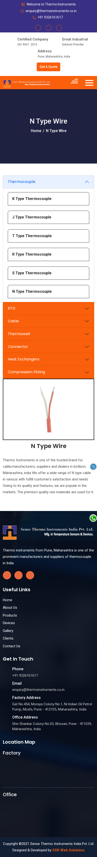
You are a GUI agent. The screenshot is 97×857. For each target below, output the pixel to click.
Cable (13, 321)
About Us (10, 607)
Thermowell (19, 334)
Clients (8, 638)
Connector (18, 346)
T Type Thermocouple (32, 236)
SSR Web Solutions (68, 850)
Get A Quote (48, 67)
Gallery (8, 631)
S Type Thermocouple (32, 273)
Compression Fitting (26, 372)
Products (10, 615)
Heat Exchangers (23, 359)
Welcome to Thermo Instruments (51, 4)
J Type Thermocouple (31, 217)
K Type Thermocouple (32, 198)
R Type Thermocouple (32, 254)
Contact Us (11, 646)
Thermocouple (21, 181)
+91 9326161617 (50, 17)
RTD (11, 308)
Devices (9, 623)
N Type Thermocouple (32, 291)
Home (36, 131)
